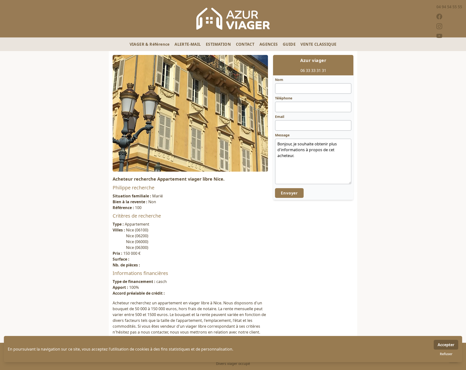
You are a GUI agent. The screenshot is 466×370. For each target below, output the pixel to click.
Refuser (446, 354)
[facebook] (449, 16)
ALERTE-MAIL (188, 44)
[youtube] (449, 36)
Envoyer (289, 193)
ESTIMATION (219, 44)
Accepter (446, 344)
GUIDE (290, 44)
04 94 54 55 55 (449, 6)
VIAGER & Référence (150, 44)
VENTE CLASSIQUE (318, 44)
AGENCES (269, 44)
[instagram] (449, 26)
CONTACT (246, 44)
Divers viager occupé (233, 363)
